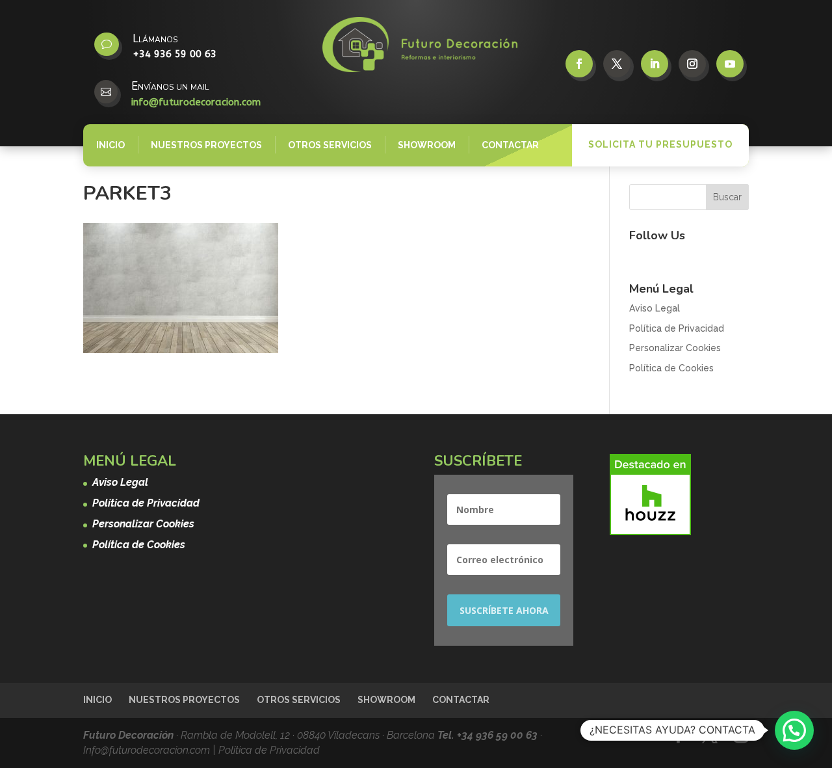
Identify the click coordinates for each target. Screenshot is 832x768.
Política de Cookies (671, 368)
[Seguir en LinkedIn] (654, 63)
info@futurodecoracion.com (196, 102)
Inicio (110, 145)
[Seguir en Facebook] (579, 63)
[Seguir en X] (616, 63)
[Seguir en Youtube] (730, 63)
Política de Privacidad (676, 328)
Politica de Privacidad (269, 750)
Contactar (510, 145)
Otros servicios (330, 145)
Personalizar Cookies (675, 348)
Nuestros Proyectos (206, 145)
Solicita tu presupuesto (660, 144)
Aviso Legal (654, 308)
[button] (794, 730)
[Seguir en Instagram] (692, 63)
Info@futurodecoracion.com (148, 750)
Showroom (427, 145)
